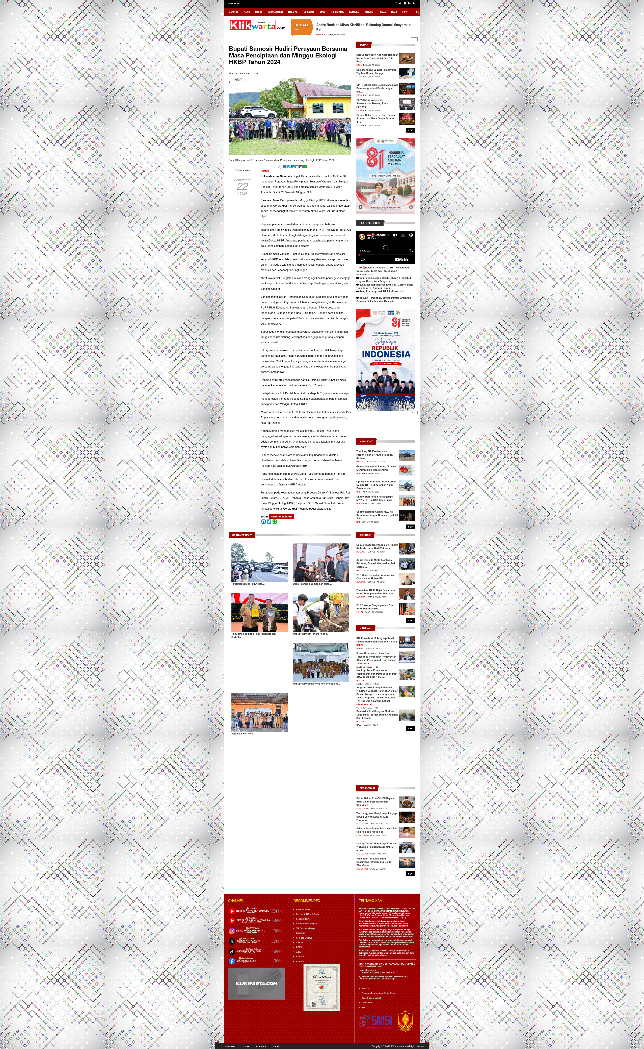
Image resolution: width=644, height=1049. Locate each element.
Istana (258, 11)
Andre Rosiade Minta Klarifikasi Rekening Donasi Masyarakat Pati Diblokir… (375, 563)
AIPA (298, 951)
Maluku (369, 11)
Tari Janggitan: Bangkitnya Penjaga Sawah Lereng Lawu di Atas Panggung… (376, 817)
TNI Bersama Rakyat (306, 928)
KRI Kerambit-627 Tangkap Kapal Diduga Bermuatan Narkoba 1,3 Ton (376, 639)
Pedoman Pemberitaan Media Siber (378, 993)
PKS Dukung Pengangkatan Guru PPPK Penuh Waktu (375, 606)
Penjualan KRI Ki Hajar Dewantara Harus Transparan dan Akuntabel (375, 591)
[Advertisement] (385, 426)
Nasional (293, 11)
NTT (358, 473)
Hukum (360, 680)
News (247, 11)
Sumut (265, 171)
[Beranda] (258, 24)
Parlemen (361, 551)
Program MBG (303, 909)
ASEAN (299, 942)
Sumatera (309, 11)
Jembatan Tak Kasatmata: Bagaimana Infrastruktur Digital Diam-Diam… (374, 862)
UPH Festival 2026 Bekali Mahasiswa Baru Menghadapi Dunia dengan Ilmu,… (377, 88)
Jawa (323, 11)
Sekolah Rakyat (303, 918)
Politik (359, 612)
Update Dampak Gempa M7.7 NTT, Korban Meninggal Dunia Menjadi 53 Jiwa (377, 515)
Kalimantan (337, 11)
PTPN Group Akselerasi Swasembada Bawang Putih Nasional (372, 103)
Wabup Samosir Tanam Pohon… (311, 633)
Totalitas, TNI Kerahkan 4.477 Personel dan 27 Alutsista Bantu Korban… (374, 455)
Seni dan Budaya (304, 937)
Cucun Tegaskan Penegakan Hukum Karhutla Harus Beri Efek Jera (377, 546)
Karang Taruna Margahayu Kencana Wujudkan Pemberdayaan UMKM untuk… (376, 847)
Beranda (233, 11)
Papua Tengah (364, 704)
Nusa (394, 11)
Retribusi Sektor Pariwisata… (248, 583)
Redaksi (365, 988)
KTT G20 (300, 956)
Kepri (359, 644)
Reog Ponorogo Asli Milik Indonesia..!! (381, 291)
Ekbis (359, 65)
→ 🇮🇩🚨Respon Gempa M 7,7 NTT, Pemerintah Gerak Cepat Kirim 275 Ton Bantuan (382, 269)
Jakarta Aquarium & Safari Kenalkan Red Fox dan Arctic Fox (376, 830)
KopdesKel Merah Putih (307, 914)
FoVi (405, 11)
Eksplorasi (362, 808)
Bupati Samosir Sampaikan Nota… (312, 583)
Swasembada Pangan (306, 923)
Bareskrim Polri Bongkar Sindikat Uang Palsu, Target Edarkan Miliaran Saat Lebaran (377, 714)
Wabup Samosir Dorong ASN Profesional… (317, 683)
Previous (412, 39)
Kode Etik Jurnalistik (371, 997)
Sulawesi (354, 11)
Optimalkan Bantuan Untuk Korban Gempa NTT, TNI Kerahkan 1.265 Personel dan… (376, 485)
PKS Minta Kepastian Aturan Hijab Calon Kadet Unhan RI (375, 576)
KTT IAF (300, 961)
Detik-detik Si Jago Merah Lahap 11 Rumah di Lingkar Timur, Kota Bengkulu (384, 279)
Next (416, 39)
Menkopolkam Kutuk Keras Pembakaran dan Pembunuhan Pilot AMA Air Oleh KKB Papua (376, 674)
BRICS (299, 947)
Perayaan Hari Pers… (243, 733)
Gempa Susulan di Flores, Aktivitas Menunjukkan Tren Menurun (376, 468)
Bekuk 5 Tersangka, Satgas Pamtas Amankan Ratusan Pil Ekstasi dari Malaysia (383, 299)
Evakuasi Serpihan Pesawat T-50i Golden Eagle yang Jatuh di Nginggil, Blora (384, 286)
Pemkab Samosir (281, 516)
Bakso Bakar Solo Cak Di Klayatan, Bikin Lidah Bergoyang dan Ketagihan (376, 801)
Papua (382, 11)
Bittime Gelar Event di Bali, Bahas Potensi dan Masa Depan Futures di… (375, 118)
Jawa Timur (362, 663)
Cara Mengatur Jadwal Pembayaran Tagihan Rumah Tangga (376, 71)
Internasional (275, 11)
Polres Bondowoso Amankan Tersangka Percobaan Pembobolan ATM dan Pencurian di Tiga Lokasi (376, 657)
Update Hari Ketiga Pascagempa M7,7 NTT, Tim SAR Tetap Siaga (374, 498)
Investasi (300, 932)
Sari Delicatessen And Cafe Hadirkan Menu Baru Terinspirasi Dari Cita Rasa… (377, 58)
